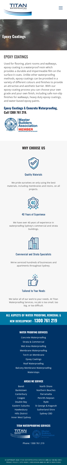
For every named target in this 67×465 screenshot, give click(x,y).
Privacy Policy (12, 462)
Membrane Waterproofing (33, 350)
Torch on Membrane (33, 354)
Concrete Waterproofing (33, 337)
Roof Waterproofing (33, 363)
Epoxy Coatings (33, 359)
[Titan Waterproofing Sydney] (17, 9)
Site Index (24, 462)
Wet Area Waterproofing (33, 346)
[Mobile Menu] (59, 6)
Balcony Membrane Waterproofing (33, 367)
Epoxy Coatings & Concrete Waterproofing (30, 108)
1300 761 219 (18, 112)
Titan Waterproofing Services (32, 460)
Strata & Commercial (33, 341)
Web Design (34, 462)
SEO (45, 462)
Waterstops (33, 372)
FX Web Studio (55, 462)
